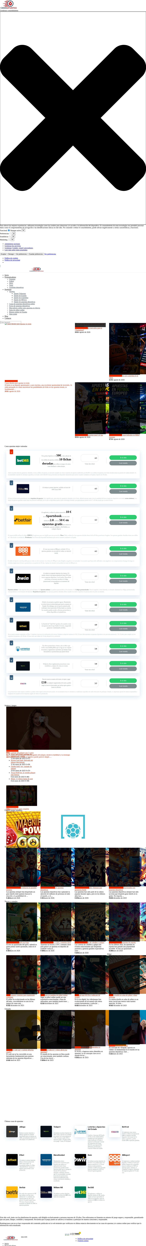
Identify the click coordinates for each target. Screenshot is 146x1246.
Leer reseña (123, 463)
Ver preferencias (21, 254)
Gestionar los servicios (13, 246)
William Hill (58, 1187)
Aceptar (3, 254)
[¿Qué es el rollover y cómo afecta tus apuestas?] (55, 1029)
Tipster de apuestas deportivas (24, 302)
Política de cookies (11, 258)
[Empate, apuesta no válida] (124, 1027)
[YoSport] (23, 670)
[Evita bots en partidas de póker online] (55, 974)
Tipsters (12, 291)
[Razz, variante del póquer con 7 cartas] (38, 728)
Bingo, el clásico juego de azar (22, 779)
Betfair (22, 1187)
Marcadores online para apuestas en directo (24, 308)
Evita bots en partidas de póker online (54, 995)
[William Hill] (23, 493)
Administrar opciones (12, 244)
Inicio (7, 275)
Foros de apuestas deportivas (19, 306)
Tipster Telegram (20, 294)
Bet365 (91, 1187)
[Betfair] (23, 524)
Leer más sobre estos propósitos (16, 250)
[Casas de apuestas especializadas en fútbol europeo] (124, 408)
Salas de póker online (17, 310)
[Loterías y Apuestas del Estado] (23, 653)
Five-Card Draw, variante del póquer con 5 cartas (21, 755)
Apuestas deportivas (16, 287)
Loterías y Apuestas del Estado (96, 1128)
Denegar (11, 254)
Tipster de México (20, 300)
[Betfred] (23, 687)
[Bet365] (23, 464)
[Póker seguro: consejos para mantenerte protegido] (21, 974)
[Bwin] (23, 582)
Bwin (90, 1155)
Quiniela (12, 279)
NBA (11, 283)
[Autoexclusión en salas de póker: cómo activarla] (124, 974)
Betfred (125, 1127)
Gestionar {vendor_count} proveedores (19, 248)
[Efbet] (22, 630)
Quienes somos (83, 1241)
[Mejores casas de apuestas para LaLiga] (90, 408)
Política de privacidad (12, 260)
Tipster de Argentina (21, 298)
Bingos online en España (18, 312)
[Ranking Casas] (36, 271)
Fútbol (11, 281)
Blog (6, 316)
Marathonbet (59, 1155)
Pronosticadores (10, 277)
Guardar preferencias (36, 254)
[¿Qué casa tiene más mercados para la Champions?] (90, 325)
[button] (73, 118)
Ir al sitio (123, 458)
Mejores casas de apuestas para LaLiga (89, 435)
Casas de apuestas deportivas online (22, 304)
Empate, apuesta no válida (118, 1046)
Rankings (8, 289)
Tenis (11, 285)
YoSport (57, 1127)
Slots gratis (13, 314)
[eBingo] (12, 1137)
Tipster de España (20, 296)
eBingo (22, 1127)
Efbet (21, 1155)
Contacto (8, 318)
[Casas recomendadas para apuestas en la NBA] (124, 349)
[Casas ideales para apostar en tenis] (39, 351)
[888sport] (23, 555)
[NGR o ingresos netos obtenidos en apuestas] (90, 1028)
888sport (126, 1155)
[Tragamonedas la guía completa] (21, 795)
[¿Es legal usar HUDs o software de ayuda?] (90, 974)
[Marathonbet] (23, 611)
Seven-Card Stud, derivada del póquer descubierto (22, 761)
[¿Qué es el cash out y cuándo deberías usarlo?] (21, 1029)
